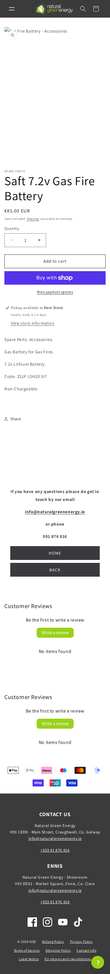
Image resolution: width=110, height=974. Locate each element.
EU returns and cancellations (68, 959)
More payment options (55, 292)
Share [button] (15, 418)
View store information (32, 323)
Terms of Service (27, 950)
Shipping (33, 219)
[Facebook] (32, 922)
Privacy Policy (81, 941)
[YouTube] (62, 922)
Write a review (55, 632)
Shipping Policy (58, 950)
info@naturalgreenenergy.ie (55, 838)
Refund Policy (53, 941)
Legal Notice (29, 959)
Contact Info (86, 950)
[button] (11, 8)
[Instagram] (47, 922)
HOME (55, 553)
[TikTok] (78, 922)
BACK (55, 570)
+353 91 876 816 (55, 850)
